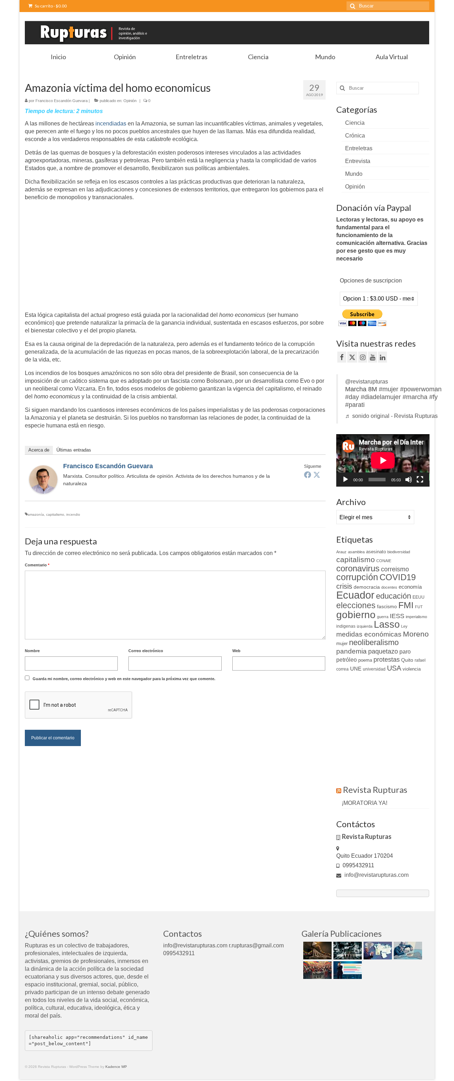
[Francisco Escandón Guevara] (43, 479)
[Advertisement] (84, 256)
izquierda (364, 626)
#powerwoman (421, 389)
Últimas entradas (73, 450)
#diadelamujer (381, 397)
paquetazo (383, 651)
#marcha (415, 397)
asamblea (356, 552)
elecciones (356, 605)
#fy (433, 397)
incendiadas (110, 124)
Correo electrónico (145, 651)
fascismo (387, 606)
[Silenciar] (408, 479)
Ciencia (355, 123)
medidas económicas (369, 634)
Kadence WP (116, 1067)
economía (410, 587)
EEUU (419, 597)
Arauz (341, 552)
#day (352, 397)
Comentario (37, 565)
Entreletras (358, 148)
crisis (344, 586)
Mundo (353, 174)
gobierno (356, 614)
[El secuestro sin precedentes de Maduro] (377, 950)
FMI (406, 605)
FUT (419, 607)
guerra (382, 617)
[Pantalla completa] (419, 479)
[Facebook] (307, 474)
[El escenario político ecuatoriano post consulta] (347, 970)
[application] (383, 460)
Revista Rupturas (375, 789)
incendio (73, 514)
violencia (412, 669)
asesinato (376, 551)
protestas (386, 659)
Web (236, 651)
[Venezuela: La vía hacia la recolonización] (407, 950)
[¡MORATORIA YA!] (316, 950)
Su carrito (50, 6)
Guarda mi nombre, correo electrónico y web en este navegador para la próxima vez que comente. (124, 679)
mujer (342, 643)
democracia (367, 587)
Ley (404, 626)
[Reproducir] (345, 479)
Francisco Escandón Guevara (61, 101)
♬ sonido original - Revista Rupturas (391, 416)
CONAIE (383, 561)
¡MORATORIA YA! (364, 803)
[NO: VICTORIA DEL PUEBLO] (316, 970)
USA (394, 668)
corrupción (357, 577)
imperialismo (416, 617)
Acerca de (38, 450)
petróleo (346, 660)
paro (405, 652)
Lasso (387, 624)
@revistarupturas (366, 382)
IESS (397, 616)
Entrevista (357, 161)
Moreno (416, 634)
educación (393, 596)
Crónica (355, 136)
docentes (389, 587)
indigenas (345, 626)
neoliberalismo (374, 642)
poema (365, 660)
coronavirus (358, 568)
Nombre (32, 651)
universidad (374, 669)
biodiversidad (398, 552)
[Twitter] (316, 474)
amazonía (36, 514)
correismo (395, 569)
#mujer (388, 389)
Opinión (130, 101)
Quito (407, 660)
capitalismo (55, 514)
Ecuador (355, 595)
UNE (355, 669)
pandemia (351, 651)
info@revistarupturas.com (376, 875)
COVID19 (398, 577)
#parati (355, 404)
